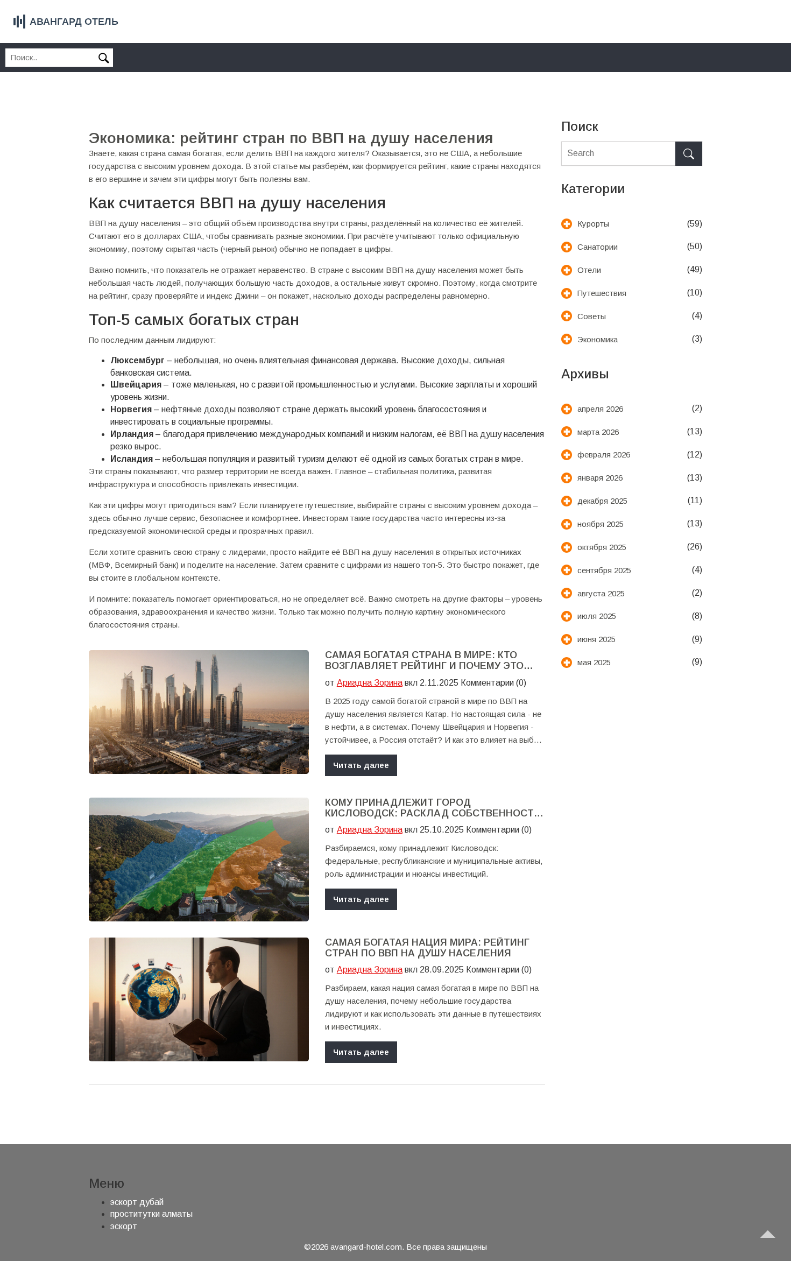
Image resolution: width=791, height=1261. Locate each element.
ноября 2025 (600, 524)
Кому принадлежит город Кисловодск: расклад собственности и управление (433, 808)
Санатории (597, 246)
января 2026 (600, 477)
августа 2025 (601, 593)
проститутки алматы (151, 1213)
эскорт (123, 1226)
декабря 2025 (602, 500)
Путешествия (601, 293)
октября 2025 (601, 547)
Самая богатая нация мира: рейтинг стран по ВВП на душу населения (427, 948)
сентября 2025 (604, 570)
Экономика (597, 339)
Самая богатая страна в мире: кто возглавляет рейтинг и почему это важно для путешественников (424, 661)
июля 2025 (596, 616)
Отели (589, 269)
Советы (591, 316)
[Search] (688, 154)
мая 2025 (594, 662)
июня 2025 (596, 639)
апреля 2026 (600, 408)
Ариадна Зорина (369, 682)
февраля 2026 (603, 454)
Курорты (593, 223)
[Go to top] (773, 1243)
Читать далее (361, 765)
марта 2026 (598, 431)
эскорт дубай (137, 1202)
